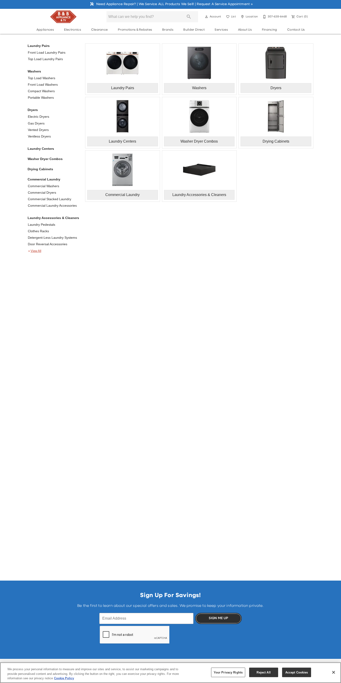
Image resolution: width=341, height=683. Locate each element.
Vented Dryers (38, 130)
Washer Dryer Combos (45, 159)
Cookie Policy (64, 678)
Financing (269, 29)
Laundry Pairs (39, 46)
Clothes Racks (38, 231)
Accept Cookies (296, 672)
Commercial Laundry (44, 179)
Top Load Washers (41, 78)
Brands (167, 29)
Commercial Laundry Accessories (52, 205)
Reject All (263, 672)
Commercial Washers (43, 186)
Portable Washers (41, 97)
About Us (245, 29)
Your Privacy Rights (228, 672)
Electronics (72, 29)
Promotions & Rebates (135, 29)
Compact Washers (41, 91)
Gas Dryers (36, 123)
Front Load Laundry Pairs (46, 52)
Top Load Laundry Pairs (45, 59)
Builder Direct (193, 29)
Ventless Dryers (39, 136)
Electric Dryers (38, 116)
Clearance (99, 29)
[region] (170, 672)
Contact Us (296, 29)
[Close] (333, 672)
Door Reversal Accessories (47, 244)
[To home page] (63, 17)
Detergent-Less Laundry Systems (52, 237)
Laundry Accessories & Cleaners (53, 218)
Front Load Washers (43, 84)
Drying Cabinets (40, 169)
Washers (34, 71)
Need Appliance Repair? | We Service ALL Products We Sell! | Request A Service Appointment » (174, 4)
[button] (206, 17)
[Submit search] (188, 17)
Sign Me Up (218, 618)
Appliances (45, 29)
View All (36, 251)
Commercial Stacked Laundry (49, 199)
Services (221, 29)
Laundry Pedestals (41, 224)
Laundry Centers (41, 148)
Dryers (33, 110)
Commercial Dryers (42, 192)
